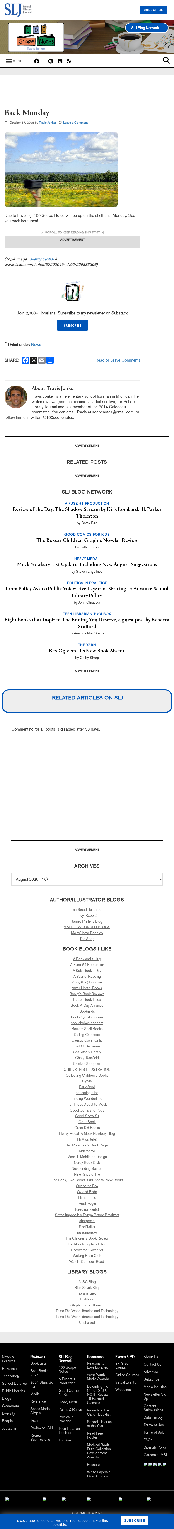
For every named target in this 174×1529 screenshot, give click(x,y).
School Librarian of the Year (99, 1424)
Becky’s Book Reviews (87, 994)
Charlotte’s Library (87, 1052)
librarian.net (87, 1293)
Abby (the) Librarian (87, 982)
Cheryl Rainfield (87, 1058)
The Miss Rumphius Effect (87, 1244)
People (7, 1421)
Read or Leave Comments (117, 360)
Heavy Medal (68, 1402)
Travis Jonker (47, 123)
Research (94, 1464)
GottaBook (87, 1122)
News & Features (8, 1359)
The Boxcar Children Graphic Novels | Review (87, 540)
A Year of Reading (87, 976)
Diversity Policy (155, 1447)
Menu (17, 61)
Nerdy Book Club (87, 1162)
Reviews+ (10, 1368)
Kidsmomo (87, 1151)
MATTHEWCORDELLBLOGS (87, 927)
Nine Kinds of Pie (87, 1174)
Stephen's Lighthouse (87, 1305)
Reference (38, 1401)
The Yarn (65, 1440)
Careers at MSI (155, 1455)
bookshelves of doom (87, 1023)
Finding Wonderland (87, 1098)
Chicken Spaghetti (87, 1063)
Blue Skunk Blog (87, 1287)
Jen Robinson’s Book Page (87, 1145)
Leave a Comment (75, 123)
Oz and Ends (87, 1192)
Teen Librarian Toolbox (69, 1430)
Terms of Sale (154, 1432)
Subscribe (151, 1379)
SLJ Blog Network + (146, 28)
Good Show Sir (87, 1116)
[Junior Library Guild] (89, 1498)
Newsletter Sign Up (156, 1396)
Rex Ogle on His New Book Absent (87, 651)
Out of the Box (87, 1186)
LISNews (87, 1299)
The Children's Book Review (87, 1238)
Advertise (151, 1372)
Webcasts (123, 1390)
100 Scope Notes (67, 1369)
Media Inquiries (155, 1387)
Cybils (87, 1081)
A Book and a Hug (87, 959)
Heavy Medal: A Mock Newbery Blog (87, 1133)
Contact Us (152, 1364)
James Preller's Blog (87, 921)
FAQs (148, 1440)
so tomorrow (87, 1232)
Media (35, 1394)
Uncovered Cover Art (87, 1250)
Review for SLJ (41, 1428)
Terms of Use (154, 1425)
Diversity (8, 1413)
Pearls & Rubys (70, 1409)
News (36, 344)
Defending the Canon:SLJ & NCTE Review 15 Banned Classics (98, 1394)
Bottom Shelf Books (87, 1029)
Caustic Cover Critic (87, 1040)
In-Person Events (122, 1365)
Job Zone (9, 1428)
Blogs (6, 1398)
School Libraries (14, 1383)
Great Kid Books (87, 1128)
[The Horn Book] (64, 1498)
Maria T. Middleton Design (87, 1157)
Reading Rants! (87, 1209)
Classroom (10, 1406)
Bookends (87, 1011)
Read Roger (87, 1203)
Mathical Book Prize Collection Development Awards (99, 1451)
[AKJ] (44, 1498)
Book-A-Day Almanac (87, 1005)
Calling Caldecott (87, 1034)
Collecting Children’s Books (87, 1075)
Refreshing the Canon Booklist (99, 1412)
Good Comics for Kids (87, 1110)
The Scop (87, 939)
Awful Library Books (87, 988)
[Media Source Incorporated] (7, 1498)
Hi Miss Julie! (87, 1139)
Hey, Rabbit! (87, 915)
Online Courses (127, 1375)
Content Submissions (153, 1408)
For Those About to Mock (87, 1104)
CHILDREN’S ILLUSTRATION (87, 1069)
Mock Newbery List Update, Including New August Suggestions (87, 564)
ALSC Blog (87, 1282)
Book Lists (38, 1363)
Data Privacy (153, 1417)
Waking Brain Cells (87, 1256)
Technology (10, 1376)
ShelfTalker (87, 1227)
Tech (34, 1420)
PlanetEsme (87, 1197)
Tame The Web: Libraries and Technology (87, 1311)
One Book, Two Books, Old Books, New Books (87, 1180)
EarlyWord (87, 1087)
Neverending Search (87, 1168)
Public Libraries (13, 1391)
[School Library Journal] (149, 1498)
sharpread (87, 1221)
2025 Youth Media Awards (98, 1377)
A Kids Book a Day (87, 970)
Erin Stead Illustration (87, 909)
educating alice (87, 1093)
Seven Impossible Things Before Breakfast (87, 1215)
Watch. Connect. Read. (87, 1261)
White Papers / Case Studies (98, 1474)
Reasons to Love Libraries (97, 1365)
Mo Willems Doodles (87, 933)
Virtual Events (125, 1382)
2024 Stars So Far (41, 1384)
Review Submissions (40, 1437)
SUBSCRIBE (153, 10)
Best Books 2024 (39, 1373)
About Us (151, 1357)
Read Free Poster (95, 1435)
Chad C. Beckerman (87, 1046)
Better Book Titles (87, 999)
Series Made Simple (40, 1411)
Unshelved (87, 1322)
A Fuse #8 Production (87, 964)
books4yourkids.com (87, 1017)
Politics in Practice (66, 1419)
